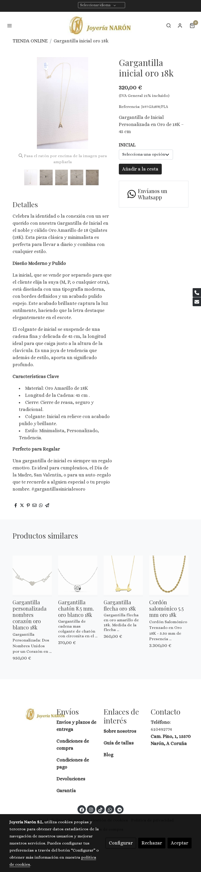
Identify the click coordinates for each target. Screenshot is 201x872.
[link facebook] (81, 809)
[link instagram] (91, 809)
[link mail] (197, 301)
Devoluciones (71, 778)
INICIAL (127, 144)
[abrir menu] (9, 25)
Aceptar (179, 843)
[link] (100, 25)
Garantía (66, 790)
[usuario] (180, 25)
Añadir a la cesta (140, 169)
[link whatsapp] (110, 809)
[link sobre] (30, 714)
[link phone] (197, 292)
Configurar (121, 843)
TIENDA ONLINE (30, 40)
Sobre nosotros (120, 731)
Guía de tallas (119, 742)
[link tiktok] (100, 809)
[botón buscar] (168, 25)
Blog (108, 754)
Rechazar (152, 843)
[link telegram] (119, 809)
